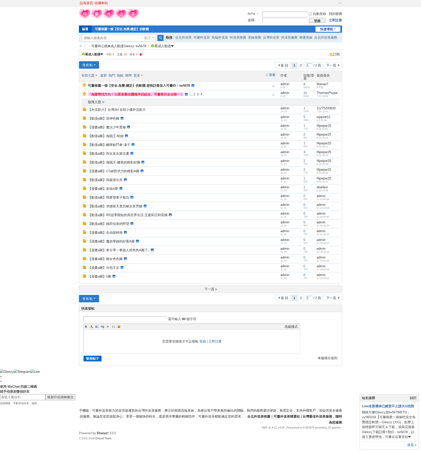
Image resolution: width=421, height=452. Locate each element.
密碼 (251, 20)
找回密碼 (335, 14)
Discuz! (103, 433)
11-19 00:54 (323, 208)
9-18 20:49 (322, 164)
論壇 (85, 29)
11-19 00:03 (323, 269)
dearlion (322, 187)
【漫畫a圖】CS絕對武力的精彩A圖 (113, 171)
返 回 (284, 65)
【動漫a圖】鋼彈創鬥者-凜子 (109, 145)
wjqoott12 (323, 117)
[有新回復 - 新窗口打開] (84, 109)
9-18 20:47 (322, 181)
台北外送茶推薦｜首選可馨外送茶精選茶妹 (80, 46)
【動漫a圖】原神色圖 (103, 118)
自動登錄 (319, 14)
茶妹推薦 (254, 37)
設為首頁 (86, 3)
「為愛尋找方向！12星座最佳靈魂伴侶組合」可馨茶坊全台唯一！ (136, 94)
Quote (108, 326)
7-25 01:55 (322, 111)
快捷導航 (326, 29)
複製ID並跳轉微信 (60, 397)
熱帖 (120, 75)
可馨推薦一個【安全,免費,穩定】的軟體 (122, 29)
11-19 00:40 (323, 216)
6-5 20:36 (322, 120)
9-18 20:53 (322, 129)
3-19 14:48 (322, 190)
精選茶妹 (305, 37)
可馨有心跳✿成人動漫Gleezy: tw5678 (118, 46)
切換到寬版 (340, 3)
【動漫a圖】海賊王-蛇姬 (106, 136)
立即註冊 (335, 20)
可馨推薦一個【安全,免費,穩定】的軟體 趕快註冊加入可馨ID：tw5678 (139, 85)
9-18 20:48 (322, 173)
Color (91, 326)
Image (97, 326)
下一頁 (331, 65)
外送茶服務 (289, 37)
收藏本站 (101, 3)
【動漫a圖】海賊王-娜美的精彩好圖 (114, 162)
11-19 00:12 (323, 234)
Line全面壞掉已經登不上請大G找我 (388, 406)
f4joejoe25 (324, 125)
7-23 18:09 (322, 96)
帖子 (147, 38)
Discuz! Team (103, 438)
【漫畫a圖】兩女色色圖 (105, 259)
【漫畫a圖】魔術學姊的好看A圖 (111, 241)
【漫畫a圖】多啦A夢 (103, 188)
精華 (128, 75)
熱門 (112, 75)
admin (284, 84)
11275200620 (326, 108)
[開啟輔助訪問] (336, 3)
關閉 (413, 398)
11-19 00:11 (323, 243)
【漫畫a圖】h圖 (99, 276)
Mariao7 (322, 84)
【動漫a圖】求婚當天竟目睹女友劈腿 (115, 206)
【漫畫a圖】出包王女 (103, 267)
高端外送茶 (220, 37)
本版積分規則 (327, 358)
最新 (103, 75)
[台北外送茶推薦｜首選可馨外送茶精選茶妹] (109, 18)
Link (102, 326)
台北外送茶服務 (325, 37)
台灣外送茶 (271, 37)
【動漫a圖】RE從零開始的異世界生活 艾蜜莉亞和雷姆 (128, 215)
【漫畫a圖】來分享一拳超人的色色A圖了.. (119, 250)
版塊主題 (94, 102)
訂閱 (336, 54)
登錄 (202, 341)
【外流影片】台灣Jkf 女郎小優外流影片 (117, 109)
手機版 (84, 410)
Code (113, 326)
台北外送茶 (183, 37)
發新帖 (87, 65)
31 (305, 93)
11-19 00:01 (323, 278)
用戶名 (251, 13)
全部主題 (88, 75)
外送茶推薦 (238, 37)
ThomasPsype (327, 93)
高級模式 (291, 326)
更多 (137, 75)
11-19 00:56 (323, 199)
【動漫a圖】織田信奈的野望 (108, 224)
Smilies (119, 326)
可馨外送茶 (201, 37)
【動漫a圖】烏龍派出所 (105, 180)
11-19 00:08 (323, 260)
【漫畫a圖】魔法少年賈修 (107, 127)
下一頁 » (210, 289)
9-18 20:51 (322, 146)
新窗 (272, 75)
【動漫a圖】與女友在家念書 (108, 153)
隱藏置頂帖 (273, 86)
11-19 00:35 (323, 225)
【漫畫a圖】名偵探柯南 (105, 232)
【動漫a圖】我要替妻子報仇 (108, 197)
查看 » (411, 445)
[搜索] (160, 38)
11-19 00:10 (323, 252)
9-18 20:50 (322, 155)
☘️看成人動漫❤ (162, 46)
